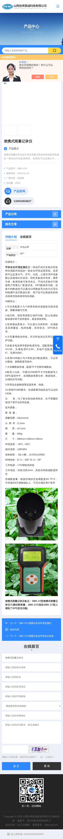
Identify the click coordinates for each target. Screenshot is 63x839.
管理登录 (37, 824)
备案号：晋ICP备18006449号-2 (34, 820)
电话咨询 (58, 351)
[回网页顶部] (57, 339)
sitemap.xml (51, 824)
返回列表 (14, 629)
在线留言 (26, 236)
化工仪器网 (24, 824)
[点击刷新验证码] (39, 749)
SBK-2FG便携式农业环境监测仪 (35, 623)
